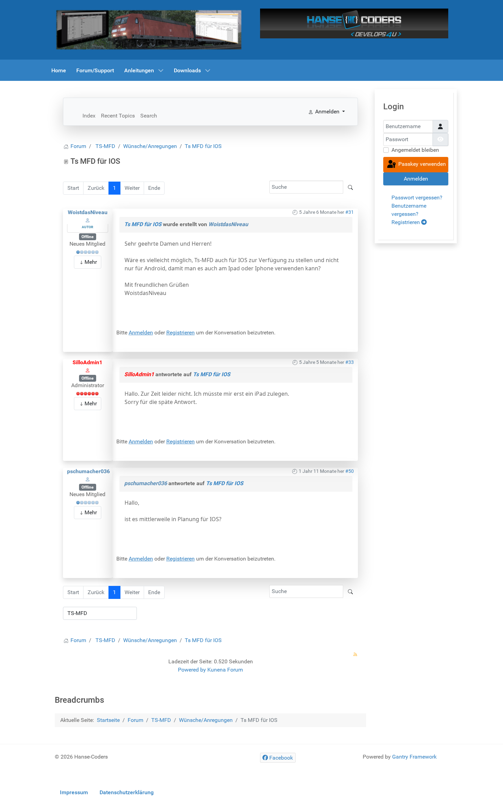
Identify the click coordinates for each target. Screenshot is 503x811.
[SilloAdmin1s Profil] (88, 370)
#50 (349, 471)
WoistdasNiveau (87, 212)
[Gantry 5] (149, 29)
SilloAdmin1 (87, 362)
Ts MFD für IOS (143, 224)
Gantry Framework (414, 756)
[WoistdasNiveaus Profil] (88, 220)
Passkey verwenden (421, 164)
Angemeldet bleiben (415, 150)
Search (148, 115)
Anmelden (141, 332)
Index (88, 115)
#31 (349, 212)
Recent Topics (118, 115)
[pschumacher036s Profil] (88, 479)
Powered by (192, 669)
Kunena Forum (225, 669)
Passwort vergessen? (416, 197)
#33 (349, 362)
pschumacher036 (88, 471)
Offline (87, 236)
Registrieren (180, 332)
